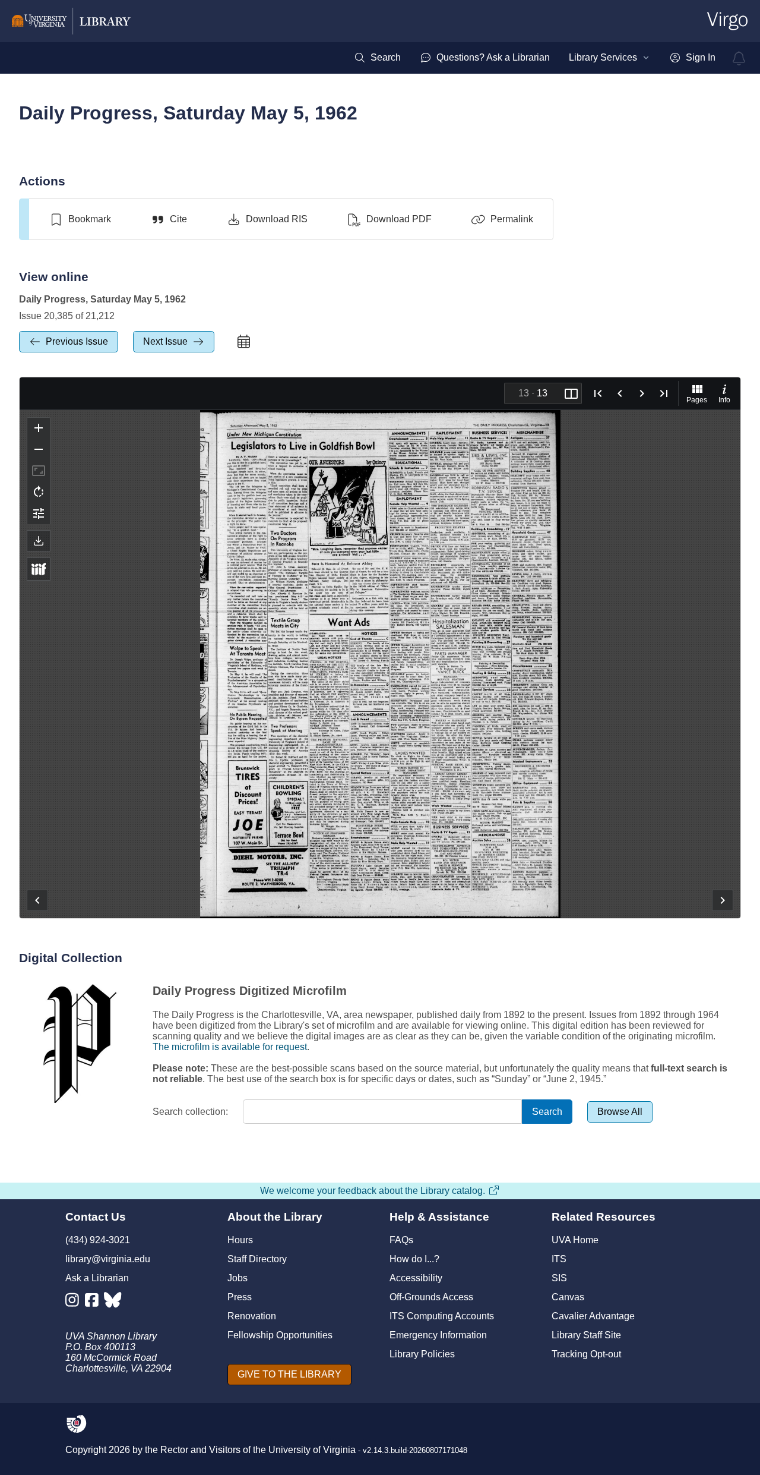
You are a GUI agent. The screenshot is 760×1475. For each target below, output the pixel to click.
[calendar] (243, 341)
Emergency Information (438, 1335)
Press (239, 1297)
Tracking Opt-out (586, 1354)
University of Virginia (312, 1450)
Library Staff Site (586, 1335)
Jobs (237, 1278)
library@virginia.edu (107, 1259)
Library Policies (422, 1354)
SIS (559, 1278)
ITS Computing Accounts (442, 1316)
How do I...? (414, 1259)
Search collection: (190, 1112)
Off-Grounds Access (431, 1297)
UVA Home (575, 1240)
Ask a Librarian (97, 1278)
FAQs (401, 1240)
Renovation (251, 1316)
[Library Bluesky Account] (114, 1302)
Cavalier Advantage (593, 1316)
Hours (240, 1240)
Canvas (568, 1297)
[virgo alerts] (739, 58)
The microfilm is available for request (230, 1047)
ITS (559, 1259)
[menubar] (535, 57)
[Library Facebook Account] (94, 1302)
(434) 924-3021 (97, 1240)
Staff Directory (257, 1259)
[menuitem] (377, 57)
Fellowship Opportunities (279, 1335)
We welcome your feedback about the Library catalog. (372, 1191)
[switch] (80, 219)
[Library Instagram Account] (75, 1302)
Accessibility (416, 1278)
